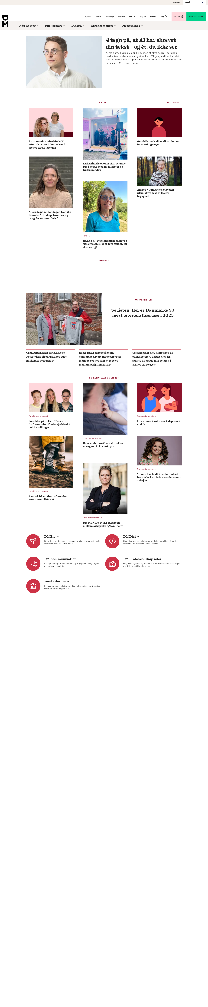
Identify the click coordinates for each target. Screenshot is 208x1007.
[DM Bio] (33, 541)
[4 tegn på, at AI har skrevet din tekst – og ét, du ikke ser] (64, 62)
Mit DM (177, 17)
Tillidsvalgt (109, 17)
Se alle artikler (173, 103)
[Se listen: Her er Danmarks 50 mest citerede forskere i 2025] (64, 318)
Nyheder (88, 17)
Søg (162, 17)
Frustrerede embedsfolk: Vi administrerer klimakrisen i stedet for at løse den (47, 144)
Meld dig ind (194, 17)
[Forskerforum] (33, 586)
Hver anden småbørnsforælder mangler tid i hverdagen (103, 445)
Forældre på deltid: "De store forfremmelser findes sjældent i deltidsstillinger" (49, 424)
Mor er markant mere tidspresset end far (159, 422)
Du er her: (176, 2)
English (143, 17)
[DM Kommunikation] (33, 564)
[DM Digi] (112, 541)
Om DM (132, 17)
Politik (98, 17)
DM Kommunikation (60, 559)
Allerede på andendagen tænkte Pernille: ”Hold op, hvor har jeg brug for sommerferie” (50, 215)
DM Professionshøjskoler (142, 559)
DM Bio (49, 536)
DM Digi (129, 536)
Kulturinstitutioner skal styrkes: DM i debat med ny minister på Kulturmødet (104, 166)
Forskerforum (55, 581)
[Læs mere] (51, 122)
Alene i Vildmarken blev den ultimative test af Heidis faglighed (155, 193)
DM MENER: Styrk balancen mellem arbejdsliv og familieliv (103, 524)
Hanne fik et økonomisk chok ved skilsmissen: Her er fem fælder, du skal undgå (105, 244)
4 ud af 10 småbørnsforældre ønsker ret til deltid (48, 498)
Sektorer (121, 17)
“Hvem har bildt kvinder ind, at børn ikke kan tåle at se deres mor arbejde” (159, 477)
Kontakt (153, 17)
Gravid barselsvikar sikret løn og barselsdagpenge (158, 143)
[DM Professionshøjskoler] (112, 564)
